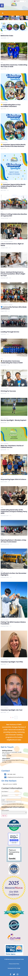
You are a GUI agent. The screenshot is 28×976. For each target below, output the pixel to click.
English (18, 1)
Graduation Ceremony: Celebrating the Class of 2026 (14, 66)
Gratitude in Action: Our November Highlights (13, 574)
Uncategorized (4, 102)
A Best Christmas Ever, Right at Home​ (12, 244)
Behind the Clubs (7, 36)
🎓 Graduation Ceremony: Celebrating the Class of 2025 (12, 362)
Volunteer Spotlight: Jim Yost (11, 710)
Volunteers (5, 389)
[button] (2, 5)
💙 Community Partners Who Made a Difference (14, 308)
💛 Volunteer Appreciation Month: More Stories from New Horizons (13, 145)
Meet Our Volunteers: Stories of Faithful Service (12, 446)
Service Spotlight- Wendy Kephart (13, 420)
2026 (2, 33)
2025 (2, 270)
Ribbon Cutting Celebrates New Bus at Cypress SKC (14, 215)
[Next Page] (16, 717)
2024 (2, 507)
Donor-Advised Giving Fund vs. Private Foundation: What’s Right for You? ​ (13, 274)
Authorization (5, 810)
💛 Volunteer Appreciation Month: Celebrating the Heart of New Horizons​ (13, 186)
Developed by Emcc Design (14, 968)
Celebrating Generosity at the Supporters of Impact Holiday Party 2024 (14, 511)
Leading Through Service (10, 332)
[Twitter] (14, 974)
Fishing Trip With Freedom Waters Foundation (13, 623)
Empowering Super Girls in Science (13, 479)
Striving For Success (8, 391)
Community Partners (7, 241)
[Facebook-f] (10, 974)
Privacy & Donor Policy (14, 963)
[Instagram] (17, 974)
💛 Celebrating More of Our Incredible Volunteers (11, 105)
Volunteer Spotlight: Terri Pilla (12, 662)
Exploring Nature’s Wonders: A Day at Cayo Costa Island (13, 541)
